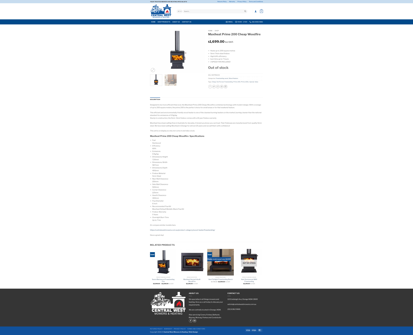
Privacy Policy (242, 1)
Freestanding (228, 82)
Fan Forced (220, 82)
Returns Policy (222, 1)
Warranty (232, 1)
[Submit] (245, 11)
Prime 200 (236, 82)
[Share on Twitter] (214, 86)
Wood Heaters (233, 78)
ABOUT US (176, 22)
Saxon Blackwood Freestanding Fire (163, 280)
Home (210, 31)
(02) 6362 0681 (233, 309)
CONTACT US (186, 22)
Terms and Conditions (256, 1)
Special (251, 82)
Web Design (193, 332)
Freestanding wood (222, 78)
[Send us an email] (194, 321)
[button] (256, 11)
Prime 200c (245, 82)
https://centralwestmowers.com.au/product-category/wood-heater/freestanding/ (182, 230)
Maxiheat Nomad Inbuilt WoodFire (191, 280)
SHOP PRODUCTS (164, 22)
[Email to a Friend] (218, 86)
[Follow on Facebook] (191, 321)
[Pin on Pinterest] (221, 86)
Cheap (214, 82)
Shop (217, 31)
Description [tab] (155, 99)
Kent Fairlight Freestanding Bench (221, 279)
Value (256, 82)
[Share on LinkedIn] (225, 86)
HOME (153, 22)
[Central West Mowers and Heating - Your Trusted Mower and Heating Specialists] (161, 11)
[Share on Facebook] (210, 86)
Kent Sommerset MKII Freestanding (249, 280)
